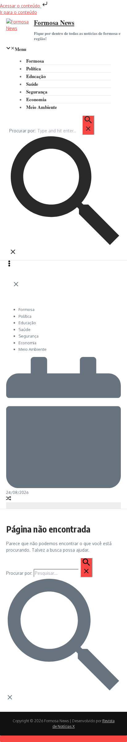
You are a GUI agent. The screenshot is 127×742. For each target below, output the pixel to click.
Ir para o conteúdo (18, 12)
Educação (36, 76)
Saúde (32, 84)
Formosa (35, 60)
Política (33, 68)
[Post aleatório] (8, 499)
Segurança (36, 91)
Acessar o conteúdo (20, 5)
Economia (36, 99)
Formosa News (54, 22)
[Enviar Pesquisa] (88, 125)
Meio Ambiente (41, 107)
